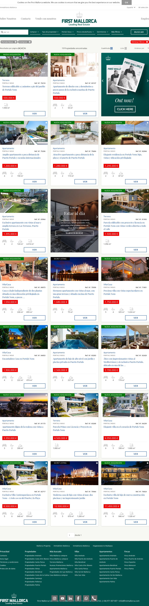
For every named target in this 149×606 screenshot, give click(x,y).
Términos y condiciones (9, 562)
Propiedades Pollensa (33, 582)
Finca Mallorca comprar (59, 559)
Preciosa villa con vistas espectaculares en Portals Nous (123, 292)
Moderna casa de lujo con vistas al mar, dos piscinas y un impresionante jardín (73, 496)
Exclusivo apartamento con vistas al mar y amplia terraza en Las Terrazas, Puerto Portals (21, 226)
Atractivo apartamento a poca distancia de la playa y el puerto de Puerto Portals (73, 156)
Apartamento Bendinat (108, 565)
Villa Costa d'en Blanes (83, 565)
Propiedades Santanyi (33, 578)
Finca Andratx (129, 555)
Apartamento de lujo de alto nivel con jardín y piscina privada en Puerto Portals (74, 360)
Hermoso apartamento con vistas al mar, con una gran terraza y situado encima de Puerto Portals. (74, 294)
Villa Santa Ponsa (81, 568)
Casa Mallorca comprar (59, 575)
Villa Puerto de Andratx (84, 559)
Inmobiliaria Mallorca (81, 546)
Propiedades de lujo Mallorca (61, 572)
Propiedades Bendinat (33, 572)
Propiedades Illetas (32, 568)
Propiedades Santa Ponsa (35, 562)
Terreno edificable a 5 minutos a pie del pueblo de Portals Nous (23, 88)
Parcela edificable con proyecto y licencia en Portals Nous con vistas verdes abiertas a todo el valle (125, 226)
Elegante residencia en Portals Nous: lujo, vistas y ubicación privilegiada (123, 156)
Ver (34, 113)
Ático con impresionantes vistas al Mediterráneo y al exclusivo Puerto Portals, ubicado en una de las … (124, 362)
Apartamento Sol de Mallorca (110, 575)
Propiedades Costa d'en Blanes (37, 559)
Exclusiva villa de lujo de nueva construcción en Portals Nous (124, 496)
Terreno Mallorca (56, 562)
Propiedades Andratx (33, 555)
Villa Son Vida (80, 575)
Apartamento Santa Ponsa (109, 572)
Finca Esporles (129, 562)
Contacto (25, 18)
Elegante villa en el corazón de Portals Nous (124, 426)
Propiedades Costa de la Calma (37, 575)
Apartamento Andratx (107, 555)
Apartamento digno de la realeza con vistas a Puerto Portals (22, 428)
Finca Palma (129, 568)
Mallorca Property (43, 546)
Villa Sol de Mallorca (82, 572)
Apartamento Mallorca (58, 568)
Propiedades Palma (32, 585)
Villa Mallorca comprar (58, 555)
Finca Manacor (130, 565)
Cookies (3, 565)
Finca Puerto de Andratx (133, 559)
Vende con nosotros (45, 18)
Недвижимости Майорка (103, 546)
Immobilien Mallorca (62, 546)
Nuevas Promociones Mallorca (61, 565)
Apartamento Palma (107, 582)
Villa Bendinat (80, 562)
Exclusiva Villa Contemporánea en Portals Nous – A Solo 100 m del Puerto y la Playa (21, 496)
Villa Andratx (80, 555)
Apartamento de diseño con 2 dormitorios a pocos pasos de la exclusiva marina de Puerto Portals (73, 89)
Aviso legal (4, 559)
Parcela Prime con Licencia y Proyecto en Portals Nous (72, 428)
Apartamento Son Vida (108, 578)
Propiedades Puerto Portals (35, 565)
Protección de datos (7, 568)
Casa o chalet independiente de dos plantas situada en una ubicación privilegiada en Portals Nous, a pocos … (22, 294)
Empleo (145, 18)
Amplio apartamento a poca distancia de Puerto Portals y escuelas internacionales (21, 156)
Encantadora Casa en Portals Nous (18, 358)
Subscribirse (74, 233)
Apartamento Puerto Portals (110, 568)
